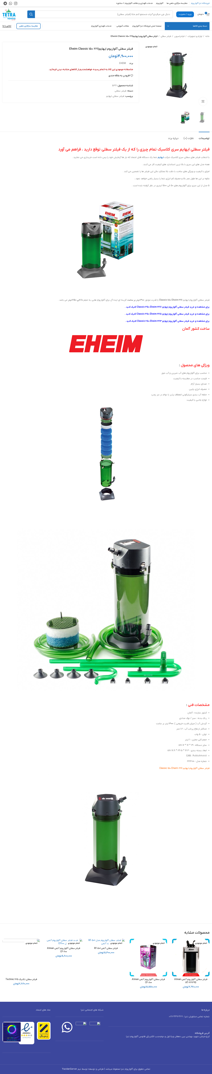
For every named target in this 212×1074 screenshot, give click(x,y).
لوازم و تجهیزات (194, 36)
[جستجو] (31, 14)
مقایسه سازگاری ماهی (28, 26)
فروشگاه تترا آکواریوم (200, 3)
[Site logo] (9, 14)
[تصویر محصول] (148, 957)
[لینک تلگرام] (5, 3)
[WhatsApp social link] (10, 3)
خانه (207, 36)
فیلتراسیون (179, 36)
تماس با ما (6, 26)
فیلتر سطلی (165, 36)
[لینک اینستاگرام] (15, 3)
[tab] (204, 137)
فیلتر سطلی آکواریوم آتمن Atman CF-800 (148, 981)
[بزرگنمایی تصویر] (203, 101)
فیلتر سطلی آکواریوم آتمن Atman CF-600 (63, 950)
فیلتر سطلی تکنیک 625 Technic (21, 979)
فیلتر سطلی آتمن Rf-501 (106, 948)
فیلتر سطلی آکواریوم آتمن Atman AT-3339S (190, 981)
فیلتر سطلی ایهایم (115, 96)
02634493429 (176, 1016)
